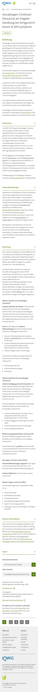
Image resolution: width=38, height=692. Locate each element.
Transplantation (20, 218)
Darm (15, 105)
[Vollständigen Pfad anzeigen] (8, 9)
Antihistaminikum (28, 158)
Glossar (23, 650)
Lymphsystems (10, 73)
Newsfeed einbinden (24, 638)
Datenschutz (24, 645)
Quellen (5, 552)
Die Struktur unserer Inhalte (8, 641)
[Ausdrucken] (4, 622)
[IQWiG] (8, 658)
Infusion (10, 156)
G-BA (30, 529)
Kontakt (23, 642)
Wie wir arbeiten (7, 645)
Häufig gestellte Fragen (9, 647)
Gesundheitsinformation (9, 637)
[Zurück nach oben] (34, 630)
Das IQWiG (5, 635)
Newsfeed (5, 611)
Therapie (27, 58)
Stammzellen (6, 220)
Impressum (5, 650)
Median (19, 292)
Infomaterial (24, 647)
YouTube (15, 611)
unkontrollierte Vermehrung (11, 76)
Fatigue (13, 421)
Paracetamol (12, 158)
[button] (11, 622)
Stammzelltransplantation (11, 210)
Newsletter (22, 608)
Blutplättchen (16, 338)
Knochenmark (25, 205)
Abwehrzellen (25, 113)
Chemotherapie (17, 178)
